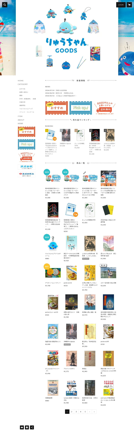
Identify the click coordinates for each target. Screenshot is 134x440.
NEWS (20, 123)
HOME (21, 81)
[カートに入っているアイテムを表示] (129, 4)
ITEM (20, 116)
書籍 (20, 95)
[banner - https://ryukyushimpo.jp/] (26, 167)
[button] (121, 4)
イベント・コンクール (26, 112)
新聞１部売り (23, 92)
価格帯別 (22, 105)
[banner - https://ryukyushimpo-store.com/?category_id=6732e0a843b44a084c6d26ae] (26, 144)
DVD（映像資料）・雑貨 (27, 99)
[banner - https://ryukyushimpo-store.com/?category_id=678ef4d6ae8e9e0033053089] (26, 131)
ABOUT (21, 120)
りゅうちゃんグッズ (26, 108)
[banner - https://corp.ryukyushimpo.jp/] (26, 174)
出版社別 (22, 102)
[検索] (4, 4)
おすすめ (22, 89)
